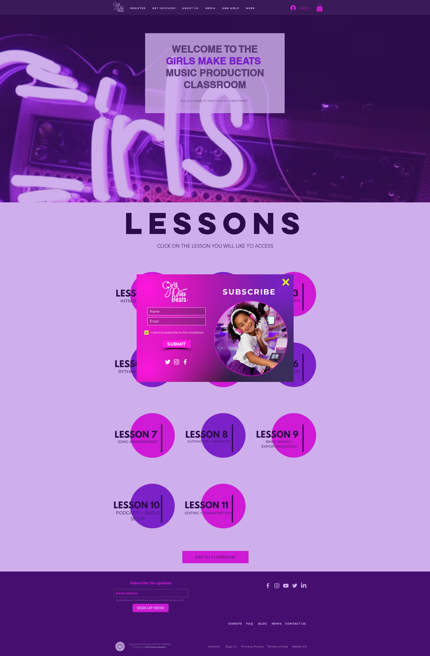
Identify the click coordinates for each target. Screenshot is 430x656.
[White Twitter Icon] (167, 362)
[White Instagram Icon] (176, 362)
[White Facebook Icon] (185, 362)
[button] (285, 282)
